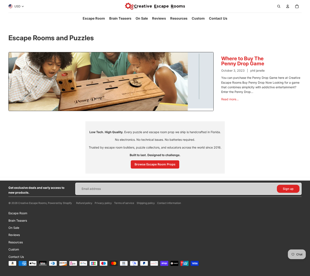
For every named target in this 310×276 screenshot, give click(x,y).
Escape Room (17, 213)
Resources (15, 242)
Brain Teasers (17, 220)
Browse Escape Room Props (155, 164)
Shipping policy (146, 203)
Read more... (230, 99)
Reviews (14, 235)
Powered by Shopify (60, 203)
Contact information (169, 203)
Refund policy (84, 203)
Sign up (288, 188)
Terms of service (124, 203)
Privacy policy (103, 203)
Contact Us (16, 257)
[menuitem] (94, 18)
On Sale (13, 227)
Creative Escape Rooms (32, 203)
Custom (13, 249)
